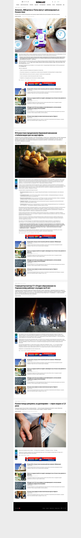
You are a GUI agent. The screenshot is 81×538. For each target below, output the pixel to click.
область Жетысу (33, 350)
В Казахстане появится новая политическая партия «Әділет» (42, 116)
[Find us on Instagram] (62, 508)
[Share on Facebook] (16, 59)
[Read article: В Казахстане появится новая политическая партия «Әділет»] (20, 119)
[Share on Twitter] (16, 61)
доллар (28, 455)
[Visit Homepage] (40, 1)
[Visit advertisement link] (40, 84)
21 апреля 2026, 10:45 (35, 100)
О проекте (47, 508)
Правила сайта (52, 508)
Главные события (23, 350)
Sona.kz (18, 508)
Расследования (42, 4)
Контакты (44, 508)
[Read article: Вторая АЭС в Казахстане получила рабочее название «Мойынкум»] (20, 92)
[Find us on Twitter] (26, 1)
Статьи (53, 4)
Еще (63, 4)
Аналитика (49, 4)
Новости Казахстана (24, 4)
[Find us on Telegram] (22, 1)
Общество (36, 4)
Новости (19, 7)
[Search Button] (52, 2)
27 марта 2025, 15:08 (25, 411)
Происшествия (59, 4)
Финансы (36, 411)
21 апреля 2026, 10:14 (35, 262)
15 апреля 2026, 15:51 (35, 117)
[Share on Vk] (16, 63)
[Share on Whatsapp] (16, 55)
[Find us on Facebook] (63, 508)
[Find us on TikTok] (28, 1)
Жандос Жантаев (18, 16)
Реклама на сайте (57, 508)
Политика (31, 4)
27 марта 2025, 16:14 (25, 16)
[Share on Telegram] (16, 57)
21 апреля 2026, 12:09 (35, 90)
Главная (17, 4)
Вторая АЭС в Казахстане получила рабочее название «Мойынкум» (44, 89)
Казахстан (28, 350)
